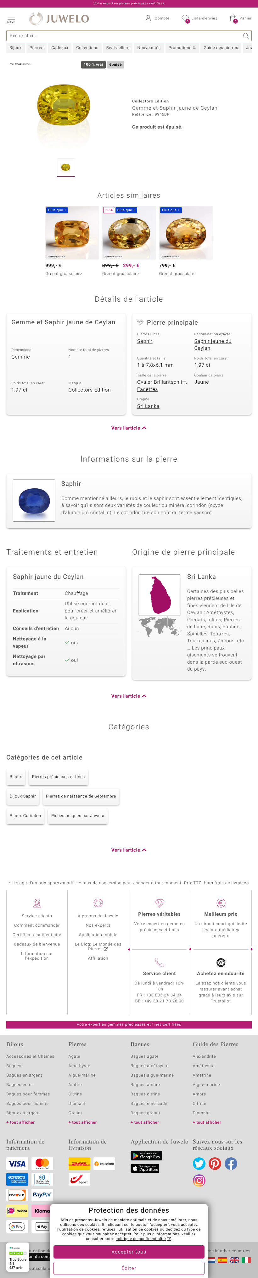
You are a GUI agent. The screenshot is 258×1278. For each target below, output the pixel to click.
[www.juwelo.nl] (210, 1260)
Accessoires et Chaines (30, 1057)
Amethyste (80, 1066)
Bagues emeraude (149, 1104)
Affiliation (98, 959)
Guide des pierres (221, 48)
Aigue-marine (82, 1075)
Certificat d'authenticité (37, 935)
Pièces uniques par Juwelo (77, 816)
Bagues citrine (145, 1094)
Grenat (75, 1113)
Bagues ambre (145, 1085)
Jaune (201, 382)
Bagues (13, 1066)
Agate (75, 1057)
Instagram (199, 1180)
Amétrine (202, 1075)
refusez (108, 1229)
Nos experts (98, 926)
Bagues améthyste (150, 1066)
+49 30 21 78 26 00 (164, 1001)
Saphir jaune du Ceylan (213, 344)
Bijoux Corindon (25, 816)
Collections (87, 48)
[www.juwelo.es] (222, 1260)
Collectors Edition (90, 390)
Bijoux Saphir (23, 796)
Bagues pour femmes (28, 1094)
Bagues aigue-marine (152, 1075)
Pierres (36, 48)
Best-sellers (118, 48)
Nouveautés (148, 48)
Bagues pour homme (27, 1104)
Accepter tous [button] (128, 1252)
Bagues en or (19, 1085)
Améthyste (204, 1066)
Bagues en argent (24, 1075)
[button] (11, 18)
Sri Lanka (148, 406)
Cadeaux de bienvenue (37, 944)
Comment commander (37, 926)
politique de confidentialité (140, 1239)
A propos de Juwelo (98, 916)
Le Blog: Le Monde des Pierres (98, 946)
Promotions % (182, 48)
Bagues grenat (145, 1113)
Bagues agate (145, 1057)
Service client (159, 973)
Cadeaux (59, 48)
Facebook (231, 1163)
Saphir (145, 341)
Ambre (75, 1085)
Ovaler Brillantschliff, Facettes (162, 385)
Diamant (77, 1104)
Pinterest (215, 1163)
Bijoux (15, 48)
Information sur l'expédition (37, 956)
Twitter (199, 1163)
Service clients (37, 916)
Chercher (246, 35)
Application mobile (98, 935)
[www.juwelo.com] (234, 1260)
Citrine (75, 1094)
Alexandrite (204, 1057)
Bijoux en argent (23, 1113)
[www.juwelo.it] (246, 1260)
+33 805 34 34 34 (164, 995)
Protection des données (48, 1251)
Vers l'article (125, 428)
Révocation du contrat (33, 1257)
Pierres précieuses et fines (58, 777)
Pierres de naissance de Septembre (81, 796)
